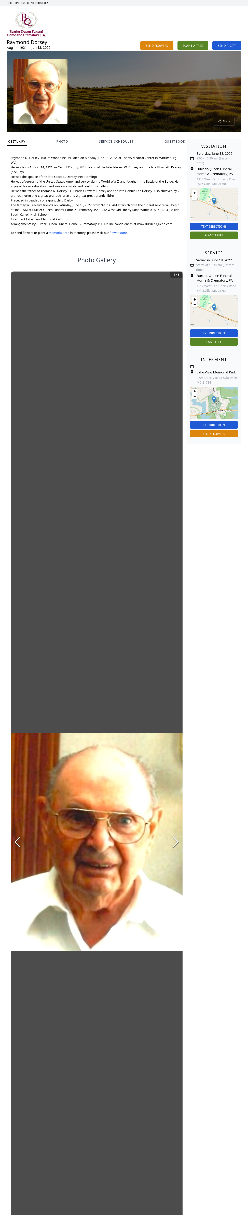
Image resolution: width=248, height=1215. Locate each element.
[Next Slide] (176, 841)
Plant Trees (213, 235)
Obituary (16, 141)
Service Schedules (116, 141)
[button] (214, 201)
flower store (118, 233)
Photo (62, 141)
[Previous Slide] (17, 841)
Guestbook (174, 141)
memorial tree (59, 233)
